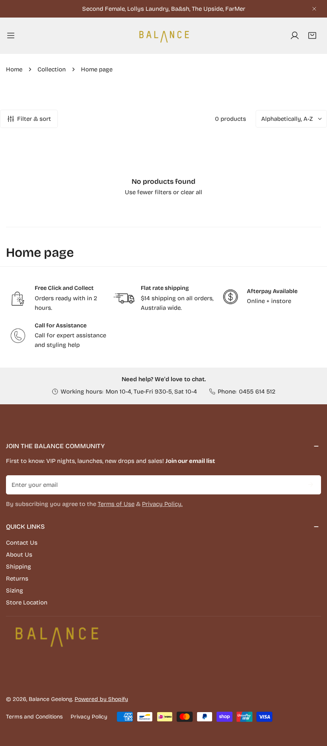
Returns (17, 578)
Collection (51, 69)
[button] (312, 35)
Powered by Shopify (101, 699)
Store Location (26, 602)
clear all (191, 192)
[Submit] (310, 484)
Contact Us (21, 542)
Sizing (14, 590)
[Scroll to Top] (313, 704)
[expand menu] (11, 35)
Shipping (18, 566)
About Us (19, 554)
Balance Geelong (50, 699)
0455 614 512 (257, 391)
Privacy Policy (89, 716)
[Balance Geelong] (163, 35)
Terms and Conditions (34, 716)
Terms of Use (116, 504)
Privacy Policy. (162, 504)
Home (14, 69)
